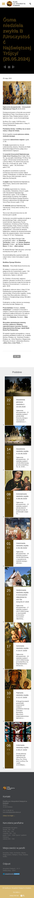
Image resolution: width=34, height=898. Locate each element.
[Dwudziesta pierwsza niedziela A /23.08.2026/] (18, 386)
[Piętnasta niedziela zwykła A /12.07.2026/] (18, 679)
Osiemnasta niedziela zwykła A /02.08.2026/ (22, 545)
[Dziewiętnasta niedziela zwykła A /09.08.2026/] (18, 481)
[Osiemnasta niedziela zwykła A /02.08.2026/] (18, 529)
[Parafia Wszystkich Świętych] (18, 3)
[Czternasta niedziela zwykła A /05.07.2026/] (18, 732)
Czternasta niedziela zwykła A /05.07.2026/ (22, 747)
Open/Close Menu (3, 3)
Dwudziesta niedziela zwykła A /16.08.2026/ (22, 451)
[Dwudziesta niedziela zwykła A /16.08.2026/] (18, 436)
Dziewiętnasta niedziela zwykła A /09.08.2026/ (22, 496)
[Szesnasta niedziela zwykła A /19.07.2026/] (18, 633)
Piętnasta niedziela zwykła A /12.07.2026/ (22, 695)
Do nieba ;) (16, 892)
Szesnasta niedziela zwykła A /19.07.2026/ (22, 648)
